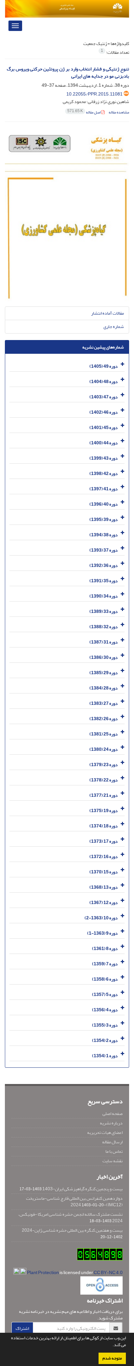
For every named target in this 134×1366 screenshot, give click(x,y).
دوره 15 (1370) (103, 872)
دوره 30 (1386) (103, 657)
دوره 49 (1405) (103, 366)
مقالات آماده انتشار (107, 313)
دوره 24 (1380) (103, 749)
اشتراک (22, 1328)
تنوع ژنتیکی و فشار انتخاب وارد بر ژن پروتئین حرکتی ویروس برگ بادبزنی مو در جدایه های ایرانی (68, 72)
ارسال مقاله (112, 1141)
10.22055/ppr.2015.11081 (94, 94)
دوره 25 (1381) (103, 734)
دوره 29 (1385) (103, 672)
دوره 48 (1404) (103, 381)
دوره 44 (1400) (103, 442)
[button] (111, 1345)
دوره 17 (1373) (103, 841)
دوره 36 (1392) (103, 565)
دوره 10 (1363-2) (101, 917)
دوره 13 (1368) (103, 887)
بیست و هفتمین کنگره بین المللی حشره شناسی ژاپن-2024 (72, 1230)
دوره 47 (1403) (103, 397)
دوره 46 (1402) (103, 412)
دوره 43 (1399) (103, 458)
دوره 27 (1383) (103, 703)
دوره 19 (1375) (103, 810)
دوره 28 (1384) (103, 688)
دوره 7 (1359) (105, 963)
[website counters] (100, 1256)
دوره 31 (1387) (103, 642)
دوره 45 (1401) (103, 427)
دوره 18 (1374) (103, 826)
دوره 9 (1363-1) (102, 933)
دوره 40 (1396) (103, 504)
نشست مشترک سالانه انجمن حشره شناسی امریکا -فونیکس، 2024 (70, 1217)
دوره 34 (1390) (103, 596)
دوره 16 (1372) (103, 856)
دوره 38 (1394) (103, 534)
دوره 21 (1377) (103, 795)
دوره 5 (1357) (105, 994)
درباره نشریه (111, 1123)
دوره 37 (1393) (103, 550)
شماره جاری (113, 326)
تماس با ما (114, 1151)
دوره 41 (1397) (103, 488)
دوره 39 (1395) (103, 519)
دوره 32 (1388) (103, 626)
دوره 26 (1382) (103, 718)
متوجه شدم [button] (112, 1358)
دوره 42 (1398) (103, 473)
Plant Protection (43, 1272)
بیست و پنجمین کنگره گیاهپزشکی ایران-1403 (82, 1188)
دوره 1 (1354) (105, 1055)
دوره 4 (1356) (105, 1009)
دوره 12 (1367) (103, 902)
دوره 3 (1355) (105, 1025)
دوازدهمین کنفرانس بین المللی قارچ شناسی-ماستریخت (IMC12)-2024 (74, 1201)
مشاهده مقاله (119, 112)
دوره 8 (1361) (105, 948)
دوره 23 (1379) (103, 764)
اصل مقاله (84, 112)
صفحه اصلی (112, 1113)
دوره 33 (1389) (103, 611)
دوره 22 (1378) (103, 780)
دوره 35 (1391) (103, 580)
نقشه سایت (112, 1160)
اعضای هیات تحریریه (105, 1132)
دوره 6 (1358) (105, 979)
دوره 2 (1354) (105, 1040)
